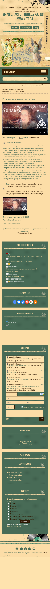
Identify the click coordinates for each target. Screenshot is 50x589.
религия (26, 186)
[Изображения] (15, 206)
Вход (36, 28)
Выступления (12, 274)
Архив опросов (22, 524)
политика (33, 186)
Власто (24, 191)
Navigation (9, 71)
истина (30, 191)
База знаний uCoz (15, 480)
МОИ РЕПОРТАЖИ (14, 279)
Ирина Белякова (23, 189)
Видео (12, 89)
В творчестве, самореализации (21, 516)
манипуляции (38, 194)
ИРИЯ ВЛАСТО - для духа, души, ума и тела (25, 16)
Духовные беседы (14, 254)
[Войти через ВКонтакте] (19, 302)
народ (12, 184)
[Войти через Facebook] (23, 302)
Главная (14, 28)
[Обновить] (41, 394)
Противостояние (18, 194)
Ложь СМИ (10, 186)
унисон (18, 184)
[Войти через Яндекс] (27, 302)
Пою (11, 264)
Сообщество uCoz (15, 475)
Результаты (11, 524)
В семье (13, 503)
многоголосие (16, 191)
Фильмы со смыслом (17, 282)
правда (8, 194)
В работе (13, 509)
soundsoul (18, 186)
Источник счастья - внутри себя (22, 519)
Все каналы (12, 322)
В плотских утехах (17, 514)
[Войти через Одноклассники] (35, 302)
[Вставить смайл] (43, 394)
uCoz (45, 553)
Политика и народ (17, 91)
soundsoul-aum (34, 138)
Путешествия (12, 266)
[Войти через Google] (31, 302)
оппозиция (29, 194)
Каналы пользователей (16, 325)
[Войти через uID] (14, 302)
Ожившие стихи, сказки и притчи (19, 259)
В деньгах (14, 511)
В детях (13, 506)
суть (41, 191)
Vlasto (36, 191)
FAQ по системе (14, 477)
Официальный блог (15, 472)
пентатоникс (34, 189)
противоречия (11, 189)
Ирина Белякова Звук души (31, 184)
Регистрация (26, 28)
